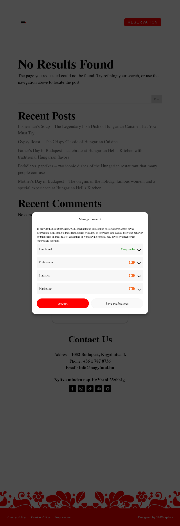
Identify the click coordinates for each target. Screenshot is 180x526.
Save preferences (117, 303)
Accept (63, 303)
